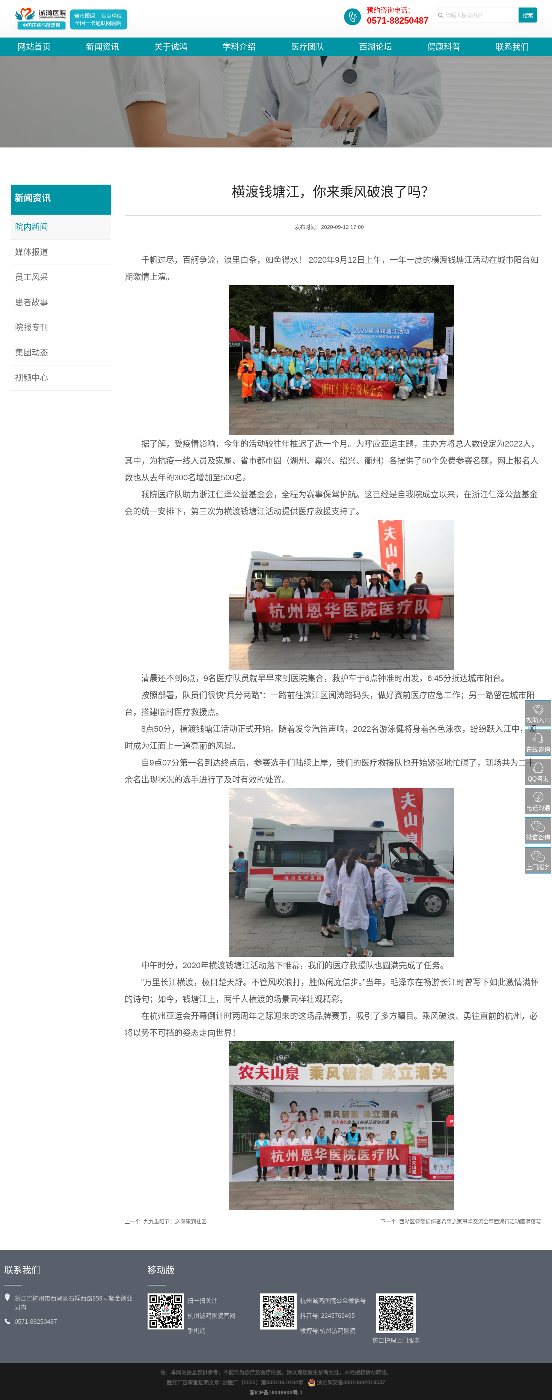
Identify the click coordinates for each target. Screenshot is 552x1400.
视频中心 (31, 377)
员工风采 (31, 277)
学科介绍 (239, 46)
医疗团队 (307, 46)
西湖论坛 (375, 46)
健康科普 (443, 46)
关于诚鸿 (170, 46)
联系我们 (512, 46)
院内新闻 (31, 227)
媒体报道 (31, 252)
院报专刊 (31, 327)
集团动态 (31, 352)
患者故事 (31, 302)
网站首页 (34, 46)
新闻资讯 (102, 46)
